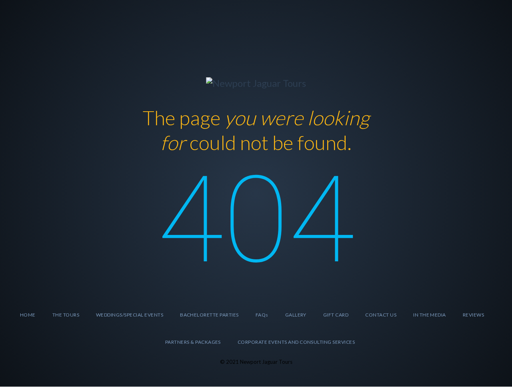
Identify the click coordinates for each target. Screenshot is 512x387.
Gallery (295, 315)
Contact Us (380, 315)
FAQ (262, 315)
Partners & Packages (193, 342)
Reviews (473, 315)
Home (28, 315)
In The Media (429, 315)
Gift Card (335, 315)
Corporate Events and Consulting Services (296, 342)
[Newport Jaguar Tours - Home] (256, 82)
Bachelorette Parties (209, 315)
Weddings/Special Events (129, 315)
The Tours (65, 315)
